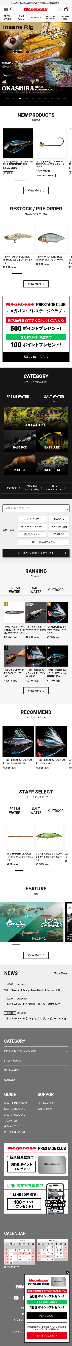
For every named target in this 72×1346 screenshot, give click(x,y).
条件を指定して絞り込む (38, 553)
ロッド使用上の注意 (14, 1132)
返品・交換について (14, 1114)
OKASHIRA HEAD (45, 175)
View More (34, 190)
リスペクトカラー (32, 518)
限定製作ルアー (32, 534)
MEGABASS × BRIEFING (32, 526)
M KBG (7, 173)
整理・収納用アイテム (43, 542)
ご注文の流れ (11, 1120)
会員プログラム (12, 1126)
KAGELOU (58, 534)
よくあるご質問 (46, 1103)
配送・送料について (14, 1109)
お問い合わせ (45, 1109)
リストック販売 (59, 526)
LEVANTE (59, 518)
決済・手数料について (16, 1103)
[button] (7, 98)
